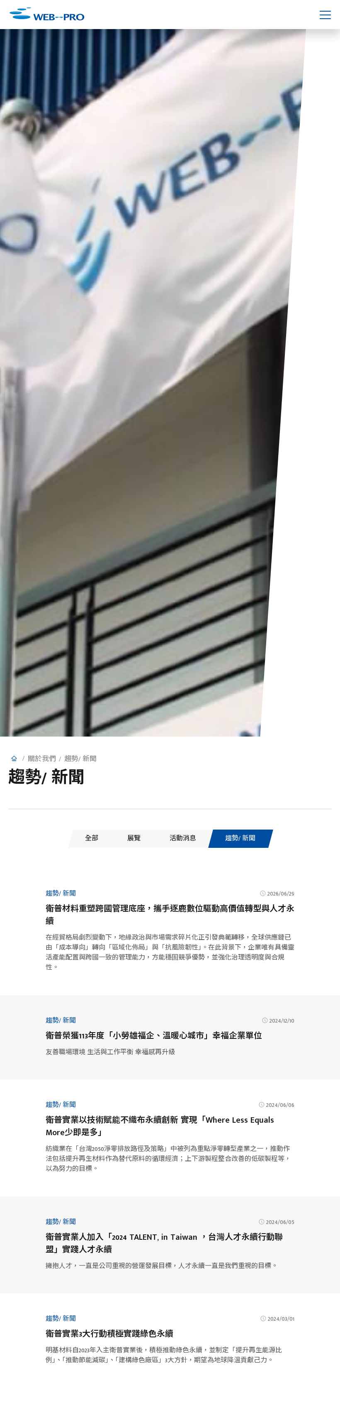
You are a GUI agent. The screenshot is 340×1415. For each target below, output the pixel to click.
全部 (91, 838)
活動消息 (183, 838)
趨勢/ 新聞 (240, 838)
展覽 (134, 838)
